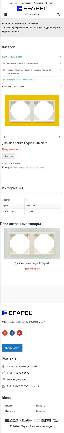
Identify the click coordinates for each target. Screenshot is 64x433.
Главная (6, 23)
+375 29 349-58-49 (32, 14)
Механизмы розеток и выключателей (22, 63)
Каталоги (13, 3)
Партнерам (26, 3)
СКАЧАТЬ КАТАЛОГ (12, 348)
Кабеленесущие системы (13, 86)
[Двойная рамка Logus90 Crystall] (32, 243)
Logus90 (29, 211)
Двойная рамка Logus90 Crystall (32, 263)
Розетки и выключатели (26, 23)
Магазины (38, 3)
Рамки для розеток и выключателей (24, 27)
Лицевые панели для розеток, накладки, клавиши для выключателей (29, 72)
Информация (12, 188)
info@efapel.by (19, 379)
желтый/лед (30, 205)
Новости (9, 405)
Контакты (50, 3)
